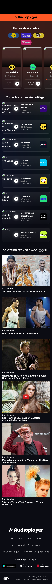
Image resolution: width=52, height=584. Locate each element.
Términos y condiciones (26, 538)
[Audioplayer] (26, 17)
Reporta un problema (36, 551)
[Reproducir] (17, 84)
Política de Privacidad (26, 545)
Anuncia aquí (11, 551)
